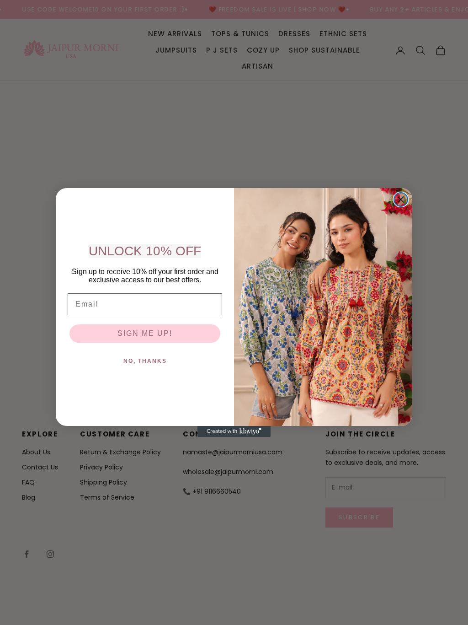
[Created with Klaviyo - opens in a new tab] (234, 431)
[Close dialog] (401, 199)
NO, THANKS (145, 361)
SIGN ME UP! (144, 333)
